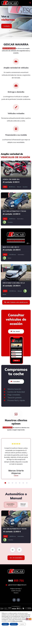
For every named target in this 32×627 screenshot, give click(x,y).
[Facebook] (14, 600)
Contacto (6, 26)
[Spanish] (30, 619)
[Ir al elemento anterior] (12, 549)
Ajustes (22, 624)
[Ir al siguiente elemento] (19, 549)
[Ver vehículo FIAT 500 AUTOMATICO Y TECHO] (16, 208)
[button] (5, 483)
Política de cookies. (17, 621)
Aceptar (5, 624)
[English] (27, 619)
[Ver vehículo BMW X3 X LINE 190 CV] (16, 244)
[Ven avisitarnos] (16, 21)
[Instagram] (18, 600)
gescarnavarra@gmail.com (17, 585)
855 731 (16, 580)
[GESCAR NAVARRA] (9, 3)
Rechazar (13, 624)
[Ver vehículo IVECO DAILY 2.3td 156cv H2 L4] (16, 280)
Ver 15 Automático (16, 558)
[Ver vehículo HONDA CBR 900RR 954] (16, 175)
